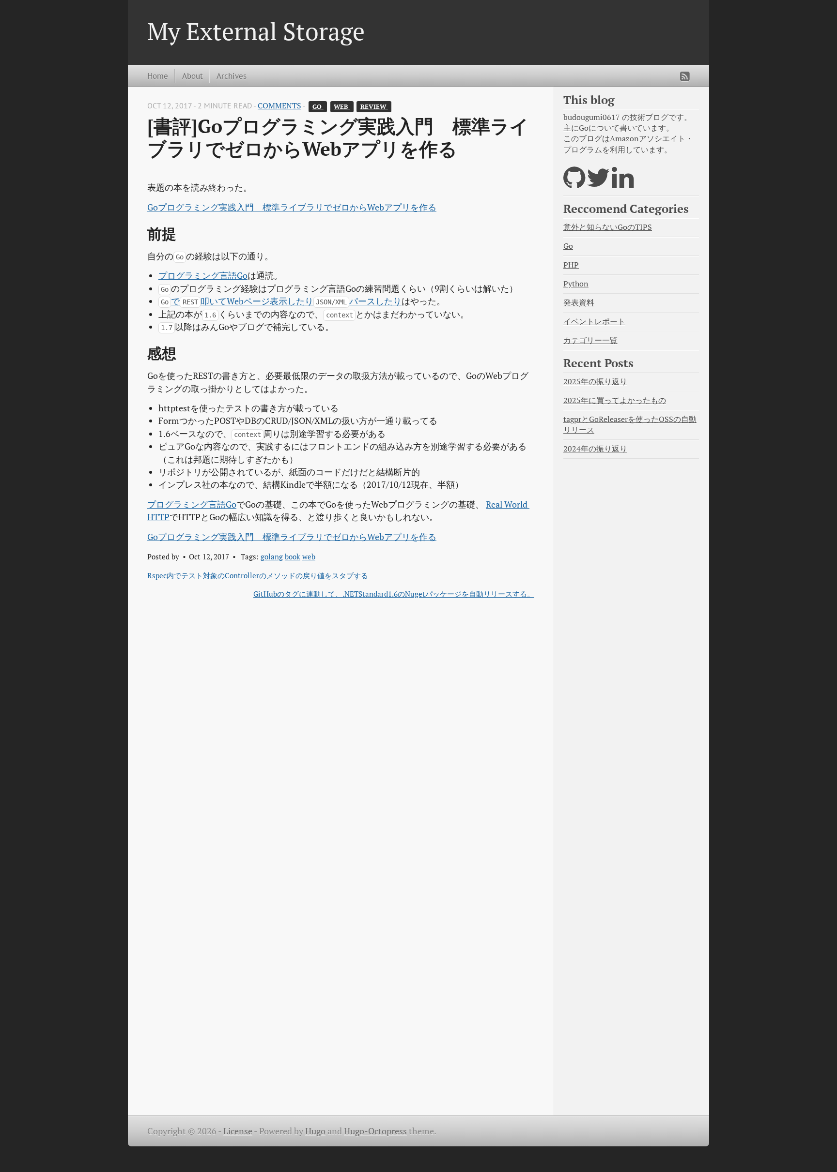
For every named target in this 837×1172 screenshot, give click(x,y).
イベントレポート (594, 321)
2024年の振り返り (595, 449)
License (237, 1131)
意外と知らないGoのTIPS (607, 227)
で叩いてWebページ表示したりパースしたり (281, 301)
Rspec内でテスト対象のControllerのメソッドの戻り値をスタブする (257, 575)
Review (374, 106)
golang (272, 556)
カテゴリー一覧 (590, 340)
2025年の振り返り (595, 381)
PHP (571, 265)
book (292, 556)
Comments (279, 106)
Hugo (315, 1131)
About (192, 75)
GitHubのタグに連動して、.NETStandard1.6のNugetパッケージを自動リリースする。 (393, 594)
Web (342, 106)
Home (157, 75)
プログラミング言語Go (203, 275)
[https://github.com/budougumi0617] (574, 183)
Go (318, 106)
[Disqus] (340, 733)
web (308, 556)
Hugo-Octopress (375, 1131)
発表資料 (578, 303)
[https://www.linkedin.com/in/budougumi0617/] (623, 183)
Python (576, 284)
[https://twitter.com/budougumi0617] (598, 183)
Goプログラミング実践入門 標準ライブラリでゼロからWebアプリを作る (291, 207)
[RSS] (685, 76)
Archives (232, 75)
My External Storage (256, 31)
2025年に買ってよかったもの (614, 400)
